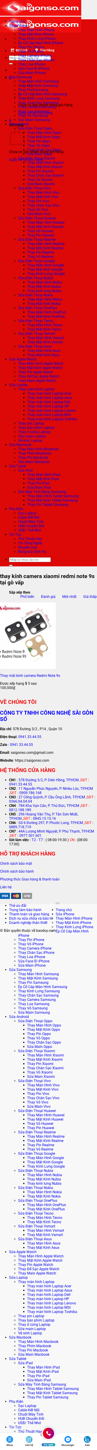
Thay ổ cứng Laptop (34, 432)
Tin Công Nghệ (30, 543)
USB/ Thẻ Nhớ (29, 530)
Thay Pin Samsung (33, 982)
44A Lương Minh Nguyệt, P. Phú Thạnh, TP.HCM (56, 831)
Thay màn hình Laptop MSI (49, 415)
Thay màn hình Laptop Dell (48, 402)
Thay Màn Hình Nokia (44, 299)
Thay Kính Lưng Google (46, 274)
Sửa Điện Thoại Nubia (35, 278)
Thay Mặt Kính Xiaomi (45, 167)
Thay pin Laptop (31, 423)
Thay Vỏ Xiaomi (40, 180)
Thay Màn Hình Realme (46, 244)
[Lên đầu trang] (57, 903)
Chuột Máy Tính (31, 522)
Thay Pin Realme (40, 252)
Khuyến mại (27, 547)
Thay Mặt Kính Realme (45, 248)
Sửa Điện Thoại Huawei (37, 218)
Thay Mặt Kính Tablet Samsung (52, 500)
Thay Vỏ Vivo (37, 209)
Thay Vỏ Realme (40, 256)
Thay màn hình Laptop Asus (49, 398)
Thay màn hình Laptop (36, 389)
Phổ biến (27, 596)
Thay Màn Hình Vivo (43, 192)
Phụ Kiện (16, 509)
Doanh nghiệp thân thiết (28, 923)
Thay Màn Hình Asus (43, 351)
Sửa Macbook (20, 445)
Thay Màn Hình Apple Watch (41, 363)
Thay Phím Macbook (34, 453)
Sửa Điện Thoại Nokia (35, 295)
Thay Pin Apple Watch (35, 372)
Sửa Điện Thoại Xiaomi (36, 158)
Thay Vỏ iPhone (30, 51)
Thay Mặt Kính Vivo (42, 197)
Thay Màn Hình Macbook (38, 449)
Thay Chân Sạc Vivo (43, 205)
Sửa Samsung (20, 77)
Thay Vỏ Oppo (38, 145)
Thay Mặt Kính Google (45, 269)
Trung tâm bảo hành (25, 910)
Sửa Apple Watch (23, 359)
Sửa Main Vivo (39, 214)
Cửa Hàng (47, 50)
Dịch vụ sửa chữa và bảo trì (31, 918)
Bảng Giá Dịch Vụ (32, 551)
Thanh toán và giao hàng (29, 914)
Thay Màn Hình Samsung (38, 81)
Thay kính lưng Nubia (44, 291)
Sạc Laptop (27, 513)
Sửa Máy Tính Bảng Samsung (42, 492)
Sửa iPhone (18, 26)
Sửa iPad (25, 470)
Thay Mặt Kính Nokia (44, 304)
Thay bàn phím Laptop (36, 428)
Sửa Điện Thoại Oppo (35, 128)
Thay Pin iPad (38, 483)
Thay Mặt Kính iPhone (35, 34)
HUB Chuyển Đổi (31, 526)
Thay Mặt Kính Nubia (44, 286)
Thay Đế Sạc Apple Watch (38, 376)
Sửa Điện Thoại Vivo (34, 188)
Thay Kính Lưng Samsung (39, 98)
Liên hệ (6, 887)
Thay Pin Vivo (38, 201)
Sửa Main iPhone (32, 73)
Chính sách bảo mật (16, 863)
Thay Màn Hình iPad (43, 475)
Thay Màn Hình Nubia (44, 282)
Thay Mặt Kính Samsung (38, 85)
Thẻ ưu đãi (17, 905)
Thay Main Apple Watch (37, 380)
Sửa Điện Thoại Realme (37, 239)
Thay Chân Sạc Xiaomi (45, 175)
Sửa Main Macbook (33, 462)
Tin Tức (15, 534)
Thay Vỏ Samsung (33, 115)
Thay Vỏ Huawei (40, 231)
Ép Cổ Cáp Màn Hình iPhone (40, 43)
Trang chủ (17, 21)
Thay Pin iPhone (31, 47)
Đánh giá (48, 596)
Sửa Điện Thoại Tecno (35, 321)
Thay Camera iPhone (34, 56)
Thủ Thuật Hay (30, 539)
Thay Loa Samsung (33, 111)
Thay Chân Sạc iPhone (36, 60)
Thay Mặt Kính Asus (43, 355)
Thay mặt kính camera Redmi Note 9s (30, 675)
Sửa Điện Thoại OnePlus (37, 308)
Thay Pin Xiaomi (40, 171)
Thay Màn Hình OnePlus (46, 312)
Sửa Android (19, 124)
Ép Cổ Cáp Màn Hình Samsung (42, 94)
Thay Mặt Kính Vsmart (45, 342)
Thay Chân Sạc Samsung (38, 103)
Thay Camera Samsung (37, 107)
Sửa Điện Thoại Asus (35, 346)
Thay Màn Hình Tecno (44, 325)
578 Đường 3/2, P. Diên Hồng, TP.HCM (48, 780)
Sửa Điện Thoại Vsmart (36, 333)
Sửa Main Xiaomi (41, 184)
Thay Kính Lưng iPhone (36, 38)
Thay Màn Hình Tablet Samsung (53, 496)
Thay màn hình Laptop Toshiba (52, 419)
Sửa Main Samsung (34, 120)
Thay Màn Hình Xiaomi (45, 162)
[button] (10, 121)
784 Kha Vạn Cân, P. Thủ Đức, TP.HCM (48, 806)
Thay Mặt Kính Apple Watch (40, 368)
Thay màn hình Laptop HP (48, 406)
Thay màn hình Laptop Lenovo (51, 410)
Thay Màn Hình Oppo (44, 133)
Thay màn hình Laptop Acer (49, 393)
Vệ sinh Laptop (30, 440)
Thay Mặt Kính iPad (43, 479)
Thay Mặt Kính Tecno (44, 329)
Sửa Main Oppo (39, 154)
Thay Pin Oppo (39, 141)
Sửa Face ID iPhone (33, 68)
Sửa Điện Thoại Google (36, 261)
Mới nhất (69, 596)
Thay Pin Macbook (33, 457)
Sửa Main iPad (39, 487)
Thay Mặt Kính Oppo (43, 137)
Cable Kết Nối (28, 517)
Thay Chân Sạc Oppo (44, 150)
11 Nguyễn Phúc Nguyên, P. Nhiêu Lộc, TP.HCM (55, 788)
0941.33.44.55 (29, 737)
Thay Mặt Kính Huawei (45, 227)
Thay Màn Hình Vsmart (45, 338)
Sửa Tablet (17, 466)
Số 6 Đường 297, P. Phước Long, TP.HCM (50, 823)
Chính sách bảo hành (17, 871)
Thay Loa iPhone (31, 64)
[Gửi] (11, 63)
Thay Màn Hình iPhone (36, 30)
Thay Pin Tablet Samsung (47, 504)
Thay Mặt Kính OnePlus (46, 316)
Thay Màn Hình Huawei (46, 222)
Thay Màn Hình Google (45, 265)
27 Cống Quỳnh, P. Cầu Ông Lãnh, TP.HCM (51, 797)
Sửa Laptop (18, 385)
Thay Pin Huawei (40, 235)
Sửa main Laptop (32, 436)
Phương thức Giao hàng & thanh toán (30, 879)
